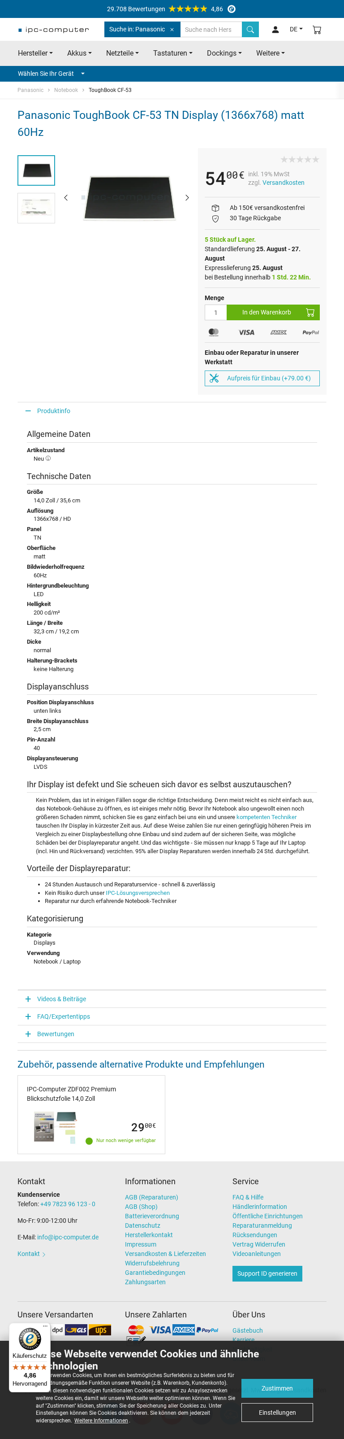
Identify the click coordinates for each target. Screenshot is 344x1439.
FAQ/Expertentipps (63, 1016)
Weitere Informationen (101, 1420)
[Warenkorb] (317, 29)
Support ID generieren (267, 1273)
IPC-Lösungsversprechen (138, 893)
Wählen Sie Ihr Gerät (46, 73)
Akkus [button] (76, 53)
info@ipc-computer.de (68, 1237)
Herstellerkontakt (149, 1234)
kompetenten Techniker (266, 817)
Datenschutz (142, 1225)
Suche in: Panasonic (137, 29)
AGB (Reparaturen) (151, 1197)
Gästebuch (247, 1330)
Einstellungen (277, 1412)
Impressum (140, 1244)
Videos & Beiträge (61, 999)
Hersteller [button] (32, 53)
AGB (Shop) (141, 1206)
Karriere (243, 1339)
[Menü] (45, 1328)
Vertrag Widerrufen (258, 1244)
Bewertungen (55, 1034)
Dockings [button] (221, 53)
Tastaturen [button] (170, 53)
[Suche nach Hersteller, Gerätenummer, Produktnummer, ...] (250, 29)
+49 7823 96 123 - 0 (67, 1204)
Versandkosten (283, 182)
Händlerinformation (259, 1206)
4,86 (165, 9)
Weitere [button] (268, 53)
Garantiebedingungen (155, 1272)
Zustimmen (277, 1388)
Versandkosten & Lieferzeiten (165, 1253)
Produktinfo (53, 410)
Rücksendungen (254, 1234)
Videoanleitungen (256, 1253)
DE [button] (293, 29)
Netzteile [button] (119, 53)
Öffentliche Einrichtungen (267, 1216)
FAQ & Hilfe (247, 1197)
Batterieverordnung (152, 1216)
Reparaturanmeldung (262, 1225)
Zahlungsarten (145, 1282)
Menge (214, 297)
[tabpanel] (126, 197)
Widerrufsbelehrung (152, 1263)
